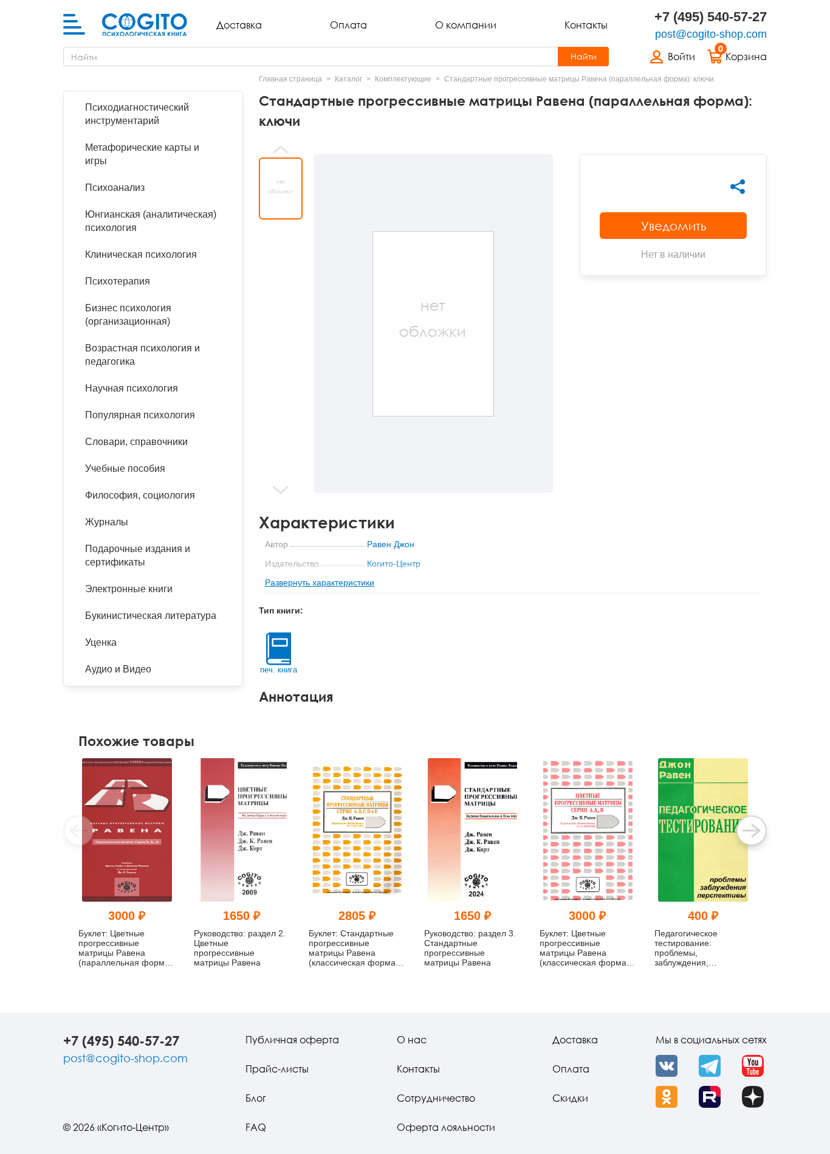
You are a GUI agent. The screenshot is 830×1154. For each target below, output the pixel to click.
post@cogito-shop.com (711, 34)
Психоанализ (115, 187)
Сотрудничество (436, 1098)
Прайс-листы (277, 1069)
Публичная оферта (292, 1040)
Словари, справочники (136, 442)
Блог (255, 1098)
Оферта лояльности (446, 1127)
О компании (465, 25)
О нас (412, 1040)
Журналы (106, 522)
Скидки (570, 1098)
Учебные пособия (125, 468)
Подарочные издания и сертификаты (137, 555)
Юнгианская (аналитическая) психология (150, 221)
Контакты (586, 25)
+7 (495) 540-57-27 (710, 16)
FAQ (255, 1127)
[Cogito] (144, 24)
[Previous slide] (281, 149)
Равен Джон (390, 544)
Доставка (239, 25)
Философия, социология (140, 495)
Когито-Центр (393, 563)
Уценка (101, 642)
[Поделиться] (737, 186)
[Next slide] (281, 490)
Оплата (348, 25)
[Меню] (74, 25)
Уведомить (673, 225)
